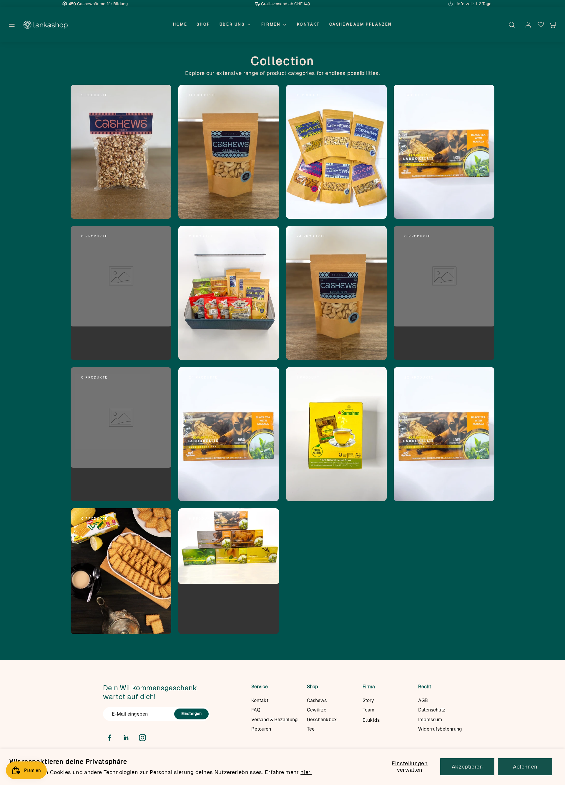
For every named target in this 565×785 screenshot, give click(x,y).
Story (368, 700)
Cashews (317, 700)
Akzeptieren (467, 767)
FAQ (255, 710)
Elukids (371, 720)
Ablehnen (525, 767)
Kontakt (308, 24)
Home (180, 24)
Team (368, 710)
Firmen (271, 24)
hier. (306, 772)
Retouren (261, 729)
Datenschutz (432, 710)
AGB (423, 700)
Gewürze (316, 710)
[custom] (109, 737)
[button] (12, 25)
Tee (311, 729)
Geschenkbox (322, 719)
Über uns (232, 24)
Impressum (430, 719)
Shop (203, 24)
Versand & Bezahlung (274, 719)
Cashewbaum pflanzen (360, 24)
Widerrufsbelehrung (440, 729)
